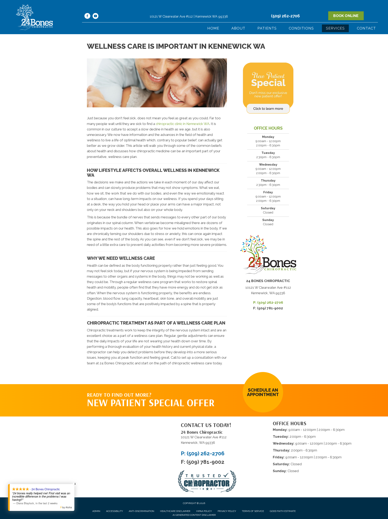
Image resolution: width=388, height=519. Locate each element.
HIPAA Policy (204, 511)
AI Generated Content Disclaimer (194, 515)
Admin (96, 511)
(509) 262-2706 (285, 16)
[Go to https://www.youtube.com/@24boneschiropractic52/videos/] (95, 16)
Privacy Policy (227, 511)
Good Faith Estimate (283, 511)
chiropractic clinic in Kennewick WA (182, 124)
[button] (263, 392)
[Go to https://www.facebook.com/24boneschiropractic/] (87, 16)
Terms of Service (253, 511)
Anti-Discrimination (141, 511)
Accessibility (114, 511)
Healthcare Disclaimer (175, 511)
